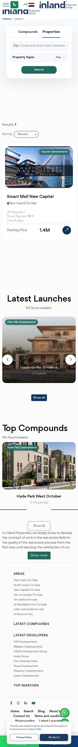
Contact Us (21, 716)
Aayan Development (26, 675)
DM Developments (25, 641)
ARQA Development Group (30, 651)
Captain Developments (54, 151)
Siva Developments (25, 661)
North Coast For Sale (27, 585)
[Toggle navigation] (5, 4)
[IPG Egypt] (58, 5)
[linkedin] (25, 703)
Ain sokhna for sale (25, 599)
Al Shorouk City (23, 614)
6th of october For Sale (28, 595)
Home (6, 19)
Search (39, 69)
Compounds (28, 32)
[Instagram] (18, 703)
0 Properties (39, 502)
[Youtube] (33, 703)
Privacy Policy (24, 737)
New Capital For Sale (27, 590)
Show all (39, 397)
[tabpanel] (39, 473)
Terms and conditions (49, 716)
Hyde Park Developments (22, 447)
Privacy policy (25, 721)
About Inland (58, 711)
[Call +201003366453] (9, 4)
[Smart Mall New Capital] (66, 230)
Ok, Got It (54, 737)
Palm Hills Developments (21, 322)
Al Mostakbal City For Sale (30, 604)
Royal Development (26, 666)
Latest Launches (51, 721)
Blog (41, 711)
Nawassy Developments (28, 671)
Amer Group (21, 656)
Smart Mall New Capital (30, 196)
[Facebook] (11, 703)
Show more (39, 555)
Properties (51, 32)
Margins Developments (28, 646)
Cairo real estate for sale (29, 609)
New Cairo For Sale (26, 580)
